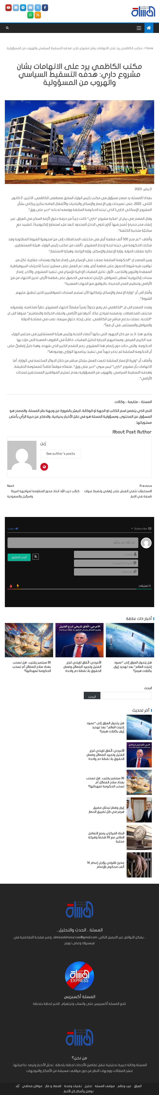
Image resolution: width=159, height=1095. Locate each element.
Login (11, 528)
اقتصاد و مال (53, 1086)
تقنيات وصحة (73, 1086)
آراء (17, 1086)
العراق (138, 1086)
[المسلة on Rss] (38, 15)
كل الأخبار (69, 1091)
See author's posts (60, 454)
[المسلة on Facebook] (45, 7)
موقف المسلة (105, 1086)
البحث (148, 688)
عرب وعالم (124, 1086)
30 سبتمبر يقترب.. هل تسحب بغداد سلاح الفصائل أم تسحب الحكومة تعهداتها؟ (31, 666)
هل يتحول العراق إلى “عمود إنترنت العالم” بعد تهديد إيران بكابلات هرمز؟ (133, 666)
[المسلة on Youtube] (8, 7)
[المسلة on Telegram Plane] (23, 7)
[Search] (7, 28)
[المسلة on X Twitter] (38, 7)
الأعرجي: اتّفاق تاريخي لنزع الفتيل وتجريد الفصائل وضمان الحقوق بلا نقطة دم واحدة (82, 666)
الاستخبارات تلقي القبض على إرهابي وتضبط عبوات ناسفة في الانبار (118, 491)
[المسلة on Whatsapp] (30, 15)
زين (43, 443)
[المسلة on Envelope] (30, 7)
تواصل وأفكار (84, 1091)
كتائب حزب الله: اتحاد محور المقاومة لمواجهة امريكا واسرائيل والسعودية (43, 491)
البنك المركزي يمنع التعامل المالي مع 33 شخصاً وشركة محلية (106, 837)
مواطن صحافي (32, 1086)
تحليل (88, 1086)
